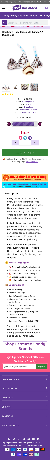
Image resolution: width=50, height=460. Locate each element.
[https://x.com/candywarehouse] (38, 439)
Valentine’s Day (29, 112)
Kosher (22, 109)
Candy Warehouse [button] (11, 379)
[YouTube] (33, 439)
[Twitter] (14, 439)
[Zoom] (7, 77)
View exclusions (32, 162)
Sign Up (41, 366)
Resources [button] (7, 398)
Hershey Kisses (28, 101)
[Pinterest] (24, 439)
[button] (5, 15)
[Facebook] (9, 439)
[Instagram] (28, 439)
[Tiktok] (19, 439)
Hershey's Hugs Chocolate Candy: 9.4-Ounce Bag (23, 33)
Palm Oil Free (31, 109)
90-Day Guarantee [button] (10, 425)
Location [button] (6, 407)
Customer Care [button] (9, 388)
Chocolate (28, 107)
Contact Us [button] (7, 416)
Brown (28, 104)
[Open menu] (6, 8)
